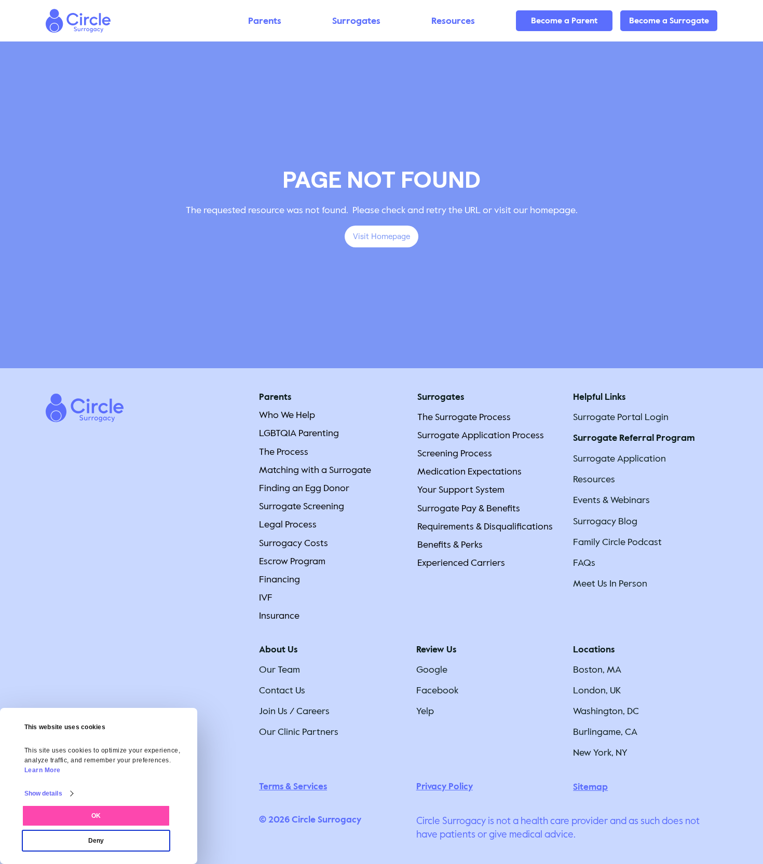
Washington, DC (606, 711)
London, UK (597, 690)
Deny (96, 840)
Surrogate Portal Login (621, 417)
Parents (275, 397)
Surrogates (440, 397)
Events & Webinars (611, 500)
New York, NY (600, 752)
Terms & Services (293, 786)
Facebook (437, 690)
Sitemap (590, 787)
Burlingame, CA (605, 732)
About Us (278, 650)
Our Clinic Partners (298, 732)
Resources (594, 479)
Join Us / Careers (294, 711)
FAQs (584, 562)
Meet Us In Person (610, 583)
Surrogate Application (619, 458)
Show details (43, 793)
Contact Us (282, 690)
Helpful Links (599, 397)
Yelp (425, 711)
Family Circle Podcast (617, 542)
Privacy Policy (444, 786)
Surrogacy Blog (605, 521)
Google (431, 669)
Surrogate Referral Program (634, 437)
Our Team (279, 669)
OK (96, 815)
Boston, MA (597, 669)
